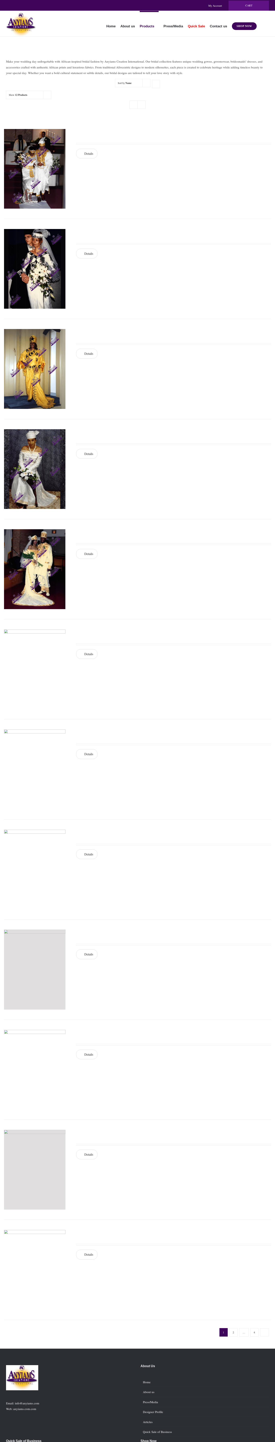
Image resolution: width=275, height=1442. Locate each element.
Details (88, 153)
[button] (263, 23)
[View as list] (141, 105)
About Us (148, 1366)
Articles (148, 1422)
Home (147, 1382)
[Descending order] (156, 84)
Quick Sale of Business (157, 1432)
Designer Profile (153, 1412)
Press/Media (150, 1402)
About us (148, 1392)
